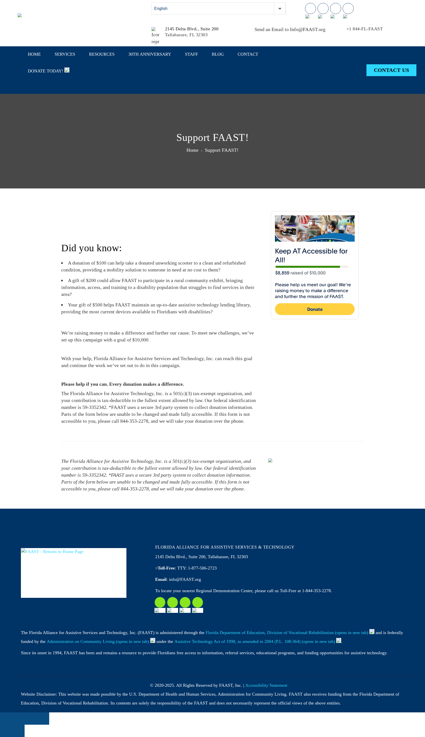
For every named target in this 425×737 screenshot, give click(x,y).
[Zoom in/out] (43, 718)
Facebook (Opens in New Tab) (310, 8)
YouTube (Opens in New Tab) (348, 8)
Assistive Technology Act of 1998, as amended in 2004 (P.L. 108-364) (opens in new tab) (254, 641)
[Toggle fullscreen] (31, 718)
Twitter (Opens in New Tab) (335, 8)
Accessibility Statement (266, 685)
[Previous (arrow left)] (6, 731)
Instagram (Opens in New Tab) (323, 8)
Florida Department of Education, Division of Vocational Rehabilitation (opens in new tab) (287, 632)
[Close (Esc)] (6, 718)
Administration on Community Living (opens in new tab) (98, 641)
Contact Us (391, 70)
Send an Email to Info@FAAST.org (290, 29)
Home (192, 150)
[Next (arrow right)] (18, 731)
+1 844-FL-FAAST (365, 28)
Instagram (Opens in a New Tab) (172, 602)
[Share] (18, 718)
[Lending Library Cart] (386, 10)
